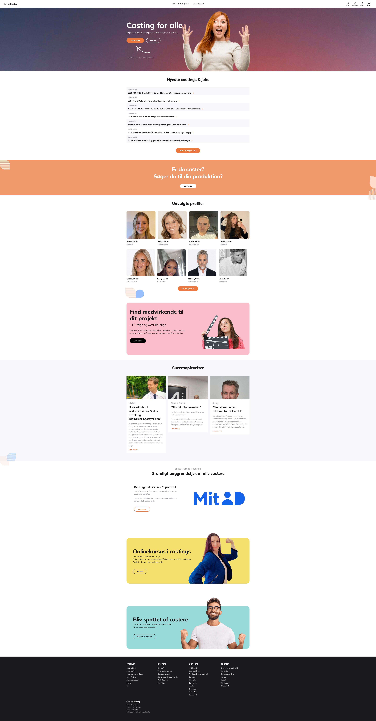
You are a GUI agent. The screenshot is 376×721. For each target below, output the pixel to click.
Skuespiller (192, 692)
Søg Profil (198, 4)
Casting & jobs (131, 668)
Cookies (223, 677)
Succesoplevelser (132, 680)
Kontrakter (161, 683)
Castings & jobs (180, 4)
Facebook (225, 686)
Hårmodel (192, 680)
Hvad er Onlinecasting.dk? (229, 668)
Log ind (153, 40)
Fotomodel (193, 695)
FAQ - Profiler (131, 677)
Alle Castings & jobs (188, 151)
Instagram (225, 683)
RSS (128, 686)
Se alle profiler (188, 289)
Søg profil (161, 668)
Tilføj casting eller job (165, 671)
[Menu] (369, 3)
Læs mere (188, 186)
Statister (192, 677)
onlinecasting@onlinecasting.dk (138, 712)
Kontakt (223, 680)
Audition (192, 686)
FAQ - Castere (163, 680)
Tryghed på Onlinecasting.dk (198, 674)
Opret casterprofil (164, 674)
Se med (140, 571)
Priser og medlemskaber (135, 674)
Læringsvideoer (194, 671)
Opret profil (135, 40)
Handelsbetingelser (227, 674)
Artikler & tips (193, 668)
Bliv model (192, 689)
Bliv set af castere (144, 637)
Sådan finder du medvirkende (168, 677)
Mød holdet (224, 671)
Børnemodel (193, 683)
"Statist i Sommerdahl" (186, 407)
